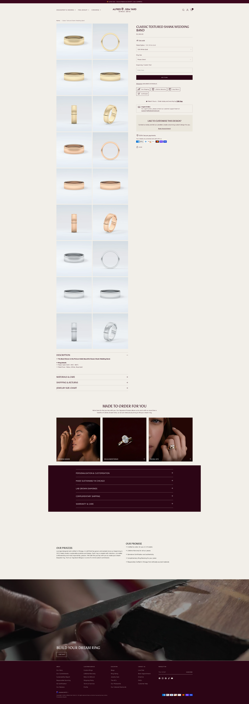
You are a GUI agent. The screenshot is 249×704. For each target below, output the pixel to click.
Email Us (141, 677)
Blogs (112, 670)
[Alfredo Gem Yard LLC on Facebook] (160, 678)
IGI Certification (61, 683)
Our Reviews (60, 687)
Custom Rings (88, 670)
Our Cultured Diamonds (118, 687)
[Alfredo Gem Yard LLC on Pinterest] (166, 678)
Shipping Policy (89, 680)
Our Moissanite (116, 683)
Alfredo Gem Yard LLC (71, 695)
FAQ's (140, 680)
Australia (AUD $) (63, 692)
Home (58, 20)
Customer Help (143, 683)
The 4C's (114, 680)
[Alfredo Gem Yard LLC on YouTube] (172, 678)
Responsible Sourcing (63, 680)
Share (140, 147)
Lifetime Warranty (90, 673)
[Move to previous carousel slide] (186, 519)
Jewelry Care (115, 677)
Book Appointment (164, 128)
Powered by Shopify (61, 697)
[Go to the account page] (187, 10)
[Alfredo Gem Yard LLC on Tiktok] (169, 678)
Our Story (59, 670)
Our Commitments (62, 673)
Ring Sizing (114, 673)
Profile (86, 687)
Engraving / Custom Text (143, 65)
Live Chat (141, 670)
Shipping (139, 83)
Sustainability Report (63, 677)
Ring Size (139, 55)
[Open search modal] (183, 10)
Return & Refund (89, 677)
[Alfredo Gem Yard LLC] (124, 10)
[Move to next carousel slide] (191, 519)
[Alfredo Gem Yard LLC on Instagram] (163, 678)
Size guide (142, 40)
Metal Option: (146, 45)
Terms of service (89, 683)
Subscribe (189, 672)
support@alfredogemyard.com (150, 110)
